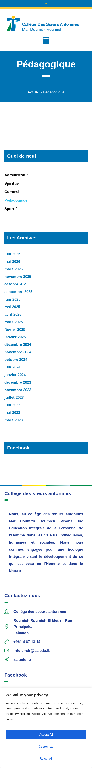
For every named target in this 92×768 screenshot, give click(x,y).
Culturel (11, 192)
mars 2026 (13, 269)
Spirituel (12, 183)
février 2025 (14, 329)
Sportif (10, 209)
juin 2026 (12, 254)
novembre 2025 (17, 277)
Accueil (34, 92)
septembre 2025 (18, 292)
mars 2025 (13, 322)
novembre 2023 (17, 390)
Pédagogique (15, 200)
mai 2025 (12, 307)
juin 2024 (12, 367)
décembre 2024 (17, 344)
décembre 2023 (17, 382)
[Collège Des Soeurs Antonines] (46, 23)
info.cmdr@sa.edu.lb (31, 651)
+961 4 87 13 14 (26, 642)
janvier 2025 (15, 337)
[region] (46, 728)
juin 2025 (12, 299)
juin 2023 (12, 405)
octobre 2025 (15, 284)
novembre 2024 (17, 352)
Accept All (46, 734)
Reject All (46, 758)
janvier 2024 (15, 375)
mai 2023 (12, 412)
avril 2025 (12, 314)
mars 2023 (13, 420)
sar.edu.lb (22, 659)
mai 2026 (12, 261)
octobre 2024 (15, 360)
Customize (46, 746)
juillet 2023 (14, 397)
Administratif (16, 175)
